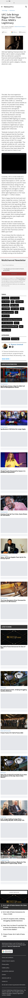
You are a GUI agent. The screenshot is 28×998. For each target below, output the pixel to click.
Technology (4, 10)
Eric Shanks (5, 301)
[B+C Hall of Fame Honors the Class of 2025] (14, 902)
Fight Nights (14, 305)
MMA (22, 309)
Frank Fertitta (15, 298)
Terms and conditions (7, 957)
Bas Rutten (5, 305)
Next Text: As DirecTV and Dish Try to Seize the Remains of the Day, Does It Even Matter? (15, 927)
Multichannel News (20, 26)
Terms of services (20, 278)
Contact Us (4, 981)
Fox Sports (5, 298)
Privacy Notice (22, 279)
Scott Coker (14, 309)
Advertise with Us (6, 978)
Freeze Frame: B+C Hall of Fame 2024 (14, 935)
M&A (21, 326)
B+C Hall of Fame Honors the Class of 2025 (15, 906)
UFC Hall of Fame (7, 323)
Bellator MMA (6, 330)
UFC (12, 301)
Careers (4, 974)
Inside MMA (5, 309)
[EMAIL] (13, 347)
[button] (2, 6)
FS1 (16, 312)
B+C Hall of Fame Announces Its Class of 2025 (14, 913)
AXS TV (17, 323)
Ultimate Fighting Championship (11, 319)
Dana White (19, 301)
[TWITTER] (10, 347)
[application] (14, 162)
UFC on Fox (5, 316)
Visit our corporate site (14, 946)
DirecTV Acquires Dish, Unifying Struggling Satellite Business (14, 920)
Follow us (15, 32)
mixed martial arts (7, 312)
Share (5, 32)
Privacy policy (5, 964)
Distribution (12, 10)
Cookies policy (5, 967)
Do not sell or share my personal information (13, 984)
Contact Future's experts (8, 961)
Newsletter (23, 32)
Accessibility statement (8, 971)
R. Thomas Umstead (8, 26)
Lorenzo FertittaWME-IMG (9, 326)
